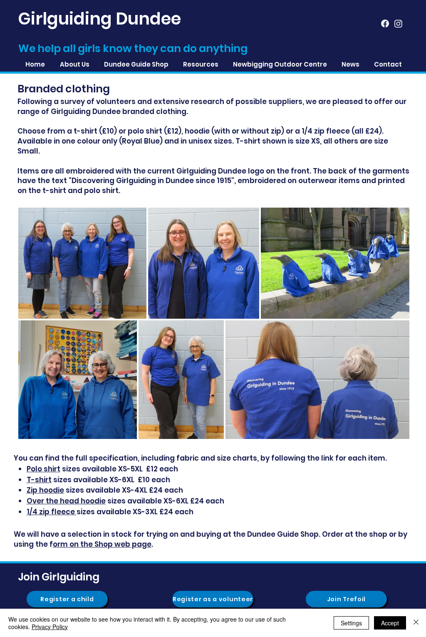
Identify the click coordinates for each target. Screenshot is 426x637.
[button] (200, 64)
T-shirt (39, 480)
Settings (351, 623)
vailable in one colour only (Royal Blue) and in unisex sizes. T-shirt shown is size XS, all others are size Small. (202, 146)
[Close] (416, 622)
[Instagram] (398, 23)
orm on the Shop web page (102, 544)
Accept (390, 623)
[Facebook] (385, 23)
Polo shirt (43, 469)
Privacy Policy (50, 626)
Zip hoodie (45, 490)
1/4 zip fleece (52, 512)
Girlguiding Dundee (99, 18)
